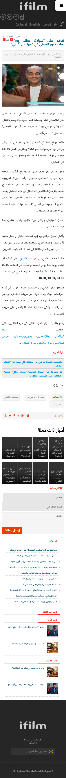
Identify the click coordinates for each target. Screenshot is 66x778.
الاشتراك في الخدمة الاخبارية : (33, 741)
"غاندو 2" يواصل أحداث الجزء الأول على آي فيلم (37, 555)
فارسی (47, 24)
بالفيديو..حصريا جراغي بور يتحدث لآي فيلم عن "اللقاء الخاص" (33, 363)
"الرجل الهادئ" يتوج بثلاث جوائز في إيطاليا (39, 578)
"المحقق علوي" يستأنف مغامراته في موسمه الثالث (36, 595)
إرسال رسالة (13, 530)
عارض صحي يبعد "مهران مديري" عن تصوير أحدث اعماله (33, 567)
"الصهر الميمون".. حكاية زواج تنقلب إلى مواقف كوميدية (33, 590)
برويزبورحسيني (23, 336)
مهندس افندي (28, 258)
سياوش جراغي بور (35, 396)
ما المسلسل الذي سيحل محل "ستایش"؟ (40, 584)
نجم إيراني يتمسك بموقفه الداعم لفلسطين (39, 572)
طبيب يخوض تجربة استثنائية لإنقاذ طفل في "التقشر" (34, 601)
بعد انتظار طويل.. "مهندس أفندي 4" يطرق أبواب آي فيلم (33, 549)
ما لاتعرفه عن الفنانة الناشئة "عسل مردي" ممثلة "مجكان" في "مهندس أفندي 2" (33, 373)
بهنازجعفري (43, 336)
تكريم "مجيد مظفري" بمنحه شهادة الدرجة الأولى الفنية (34, 561)
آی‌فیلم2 (21, 24)
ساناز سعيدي (45, 343)
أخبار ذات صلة (51, 429)
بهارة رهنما (30, 343)
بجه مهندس (56, 404)
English (34, 24)
